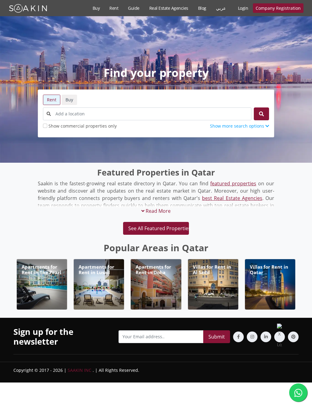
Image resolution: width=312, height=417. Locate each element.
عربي (221, 8)
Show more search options (237, 126)
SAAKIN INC (79, 370)
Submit (216, 336)
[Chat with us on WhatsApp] (298, 392)
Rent (113, 8)
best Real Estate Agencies (232, 198)
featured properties (233, 183)
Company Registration (278, 8)
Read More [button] (157, 211)
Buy (96, 8)
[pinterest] (293, 337)
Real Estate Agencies (168, 8)
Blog (202, 8)
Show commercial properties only (82, 126)
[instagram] (252, 337)
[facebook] (238, 337)
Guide (134, 8)
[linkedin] (266, 337)
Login (243, 8)
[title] (261, 113)
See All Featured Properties (158, 228)
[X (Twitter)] (279, 337)
